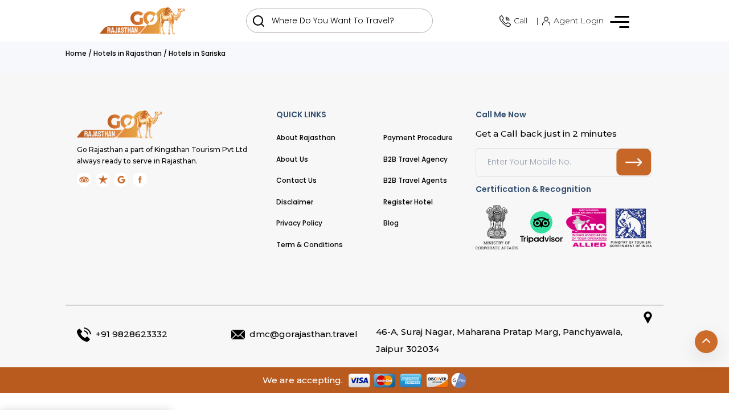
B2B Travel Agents (415, 180)
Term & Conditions (309, 244)
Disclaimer (294, 202)
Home (76, 53)
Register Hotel (408, 202)
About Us (292, 159)
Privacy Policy (299, 223)
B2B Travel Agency (415, 159)
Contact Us (296, 180)
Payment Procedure (418, 137)
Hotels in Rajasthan (127, 53)
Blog (391, 223)
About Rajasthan (305, 137)
